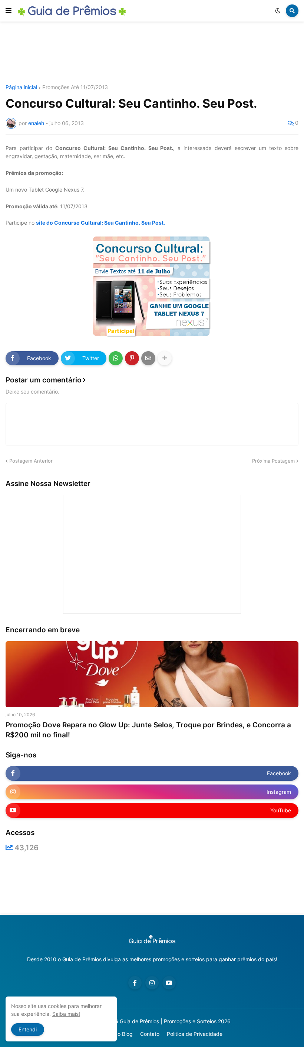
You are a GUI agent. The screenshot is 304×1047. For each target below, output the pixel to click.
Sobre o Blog (117, 1034)
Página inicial (21, 87)
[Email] (148, 358)
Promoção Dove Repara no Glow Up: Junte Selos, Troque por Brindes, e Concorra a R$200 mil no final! (148, 730)
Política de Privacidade (194, 1034)
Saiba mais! (66, 1014)
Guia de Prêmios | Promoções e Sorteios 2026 (175, 1021)
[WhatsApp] (116, 358)
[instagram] (152, 982)
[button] (8, 10)
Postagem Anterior (31, 461)
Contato (149, 1034)
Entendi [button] (28, 1029)
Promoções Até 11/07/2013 (75, 87)
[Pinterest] (132, 358)
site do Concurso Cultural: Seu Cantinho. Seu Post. (100, 222)
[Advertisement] (152, 53)
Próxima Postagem (273, 461)
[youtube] (169, 982)
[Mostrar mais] (165, 358)
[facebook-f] (135, 982)
